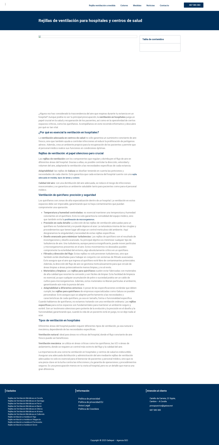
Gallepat (110, 440)
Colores (124, 5)
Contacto (164, 5)
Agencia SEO (122, 440)
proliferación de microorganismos (79, 219)
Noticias (151, 5)
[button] (177, 39)
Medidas (137, 5)
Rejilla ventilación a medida (102, 5)
